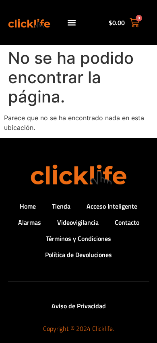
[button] (71, 22)
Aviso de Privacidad (79, 306)
